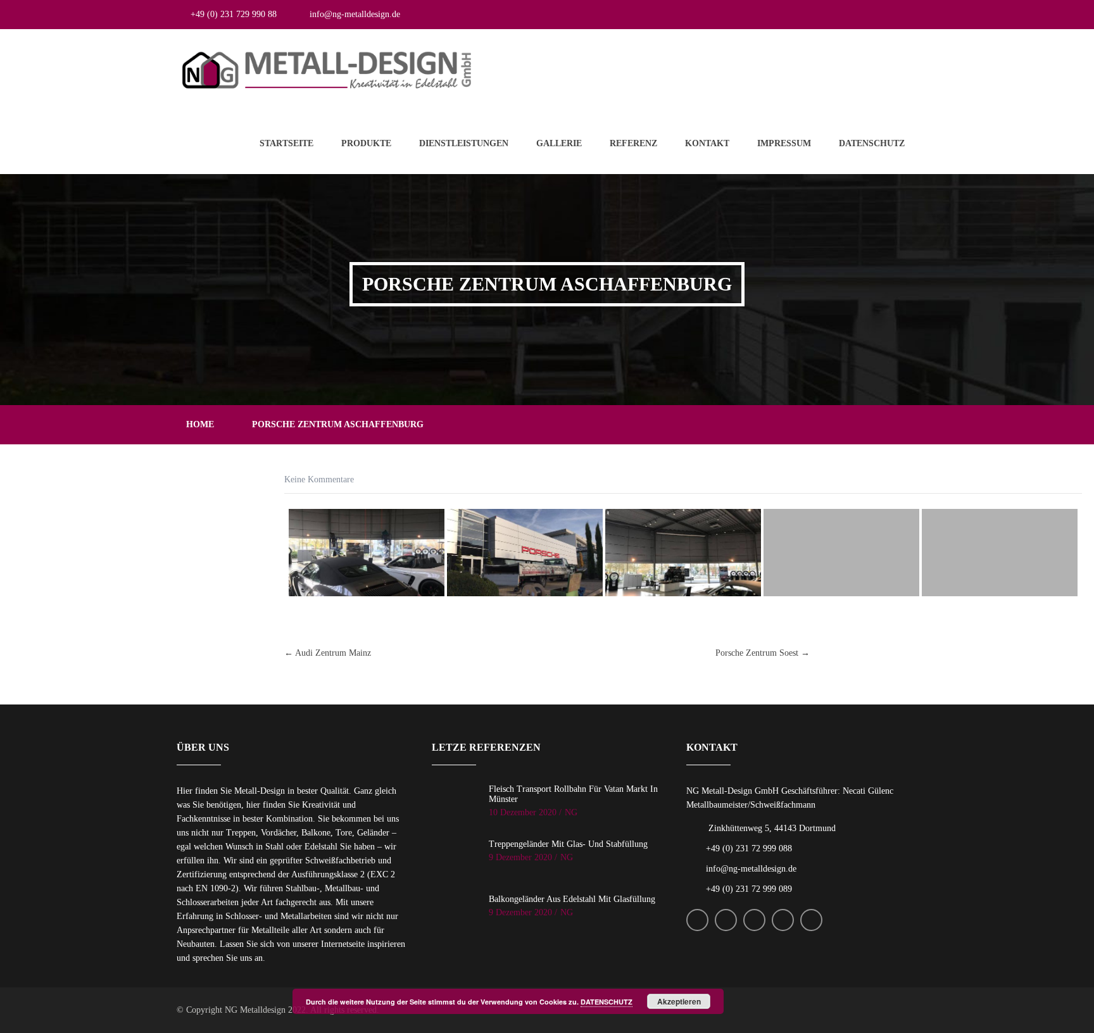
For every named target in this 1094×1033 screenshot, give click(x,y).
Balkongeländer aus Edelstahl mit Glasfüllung (572, 899)
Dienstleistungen (463, 143)
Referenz (633, 143)
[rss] (840, 14)
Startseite (286, 143)
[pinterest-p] (906, 14)
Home (200, 424)
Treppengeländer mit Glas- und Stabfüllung (568, 844)
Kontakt (707, 143)
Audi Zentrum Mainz (327, 653)
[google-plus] (862, 14)
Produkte (366, 143)
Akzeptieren (679, 1001)
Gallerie (559, 143)
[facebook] (795, 14)
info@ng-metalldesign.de (355, 14)
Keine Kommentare (319, 479)
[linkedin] (884, 14)
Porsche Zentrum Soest (762, 653)
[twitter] (818, 14)
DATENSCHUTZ (606, 1001)
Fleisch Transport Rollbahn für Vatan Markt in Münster (573, 794)
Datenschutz (872, 143)
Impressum (784, 143)
